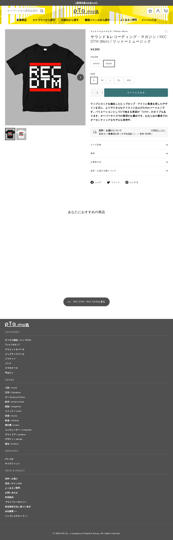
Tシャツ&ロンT (12, 344)
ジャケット (10, 358)
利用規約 (9, 497)
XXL (129, 80)
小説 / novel (11, 387)
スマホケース (11, 368)
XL (118, 80)
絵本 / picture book (14, 401)
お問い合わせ (11, 492)
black (109, 63)
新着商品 (22, 20)
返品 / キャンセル (13, 483)
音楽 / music (11, 415)
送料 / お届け (11, 478)
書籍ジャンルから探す (97, 20)
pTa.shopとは (149, 19)
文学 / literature (13, 392)
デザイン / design (13, 439)
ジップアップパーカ (14, 354)
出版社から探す (70, 20)
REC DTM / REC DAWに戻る (88, 301)
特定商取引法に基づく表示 (18, 506)
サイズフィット (12, 463)
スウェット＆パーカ (14, 349)
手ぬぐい (9, 372)
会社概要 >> (11, 511)
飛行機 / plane (12, 425)
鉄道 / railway (12, 420)
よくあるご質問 (128, 19)
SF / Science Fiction (15, 397)
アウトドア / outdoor (15, 434)
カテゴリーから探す (44, 20)
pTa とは (9, 459)
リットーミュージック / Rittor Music (109, 31)
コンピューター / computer (18, 429)
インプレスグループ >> (16, 516)
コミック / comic (13, 411)
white (96, 63)
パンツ (8, 363)
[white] (6, 278)
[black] (11, 278)
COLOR (94, 57)
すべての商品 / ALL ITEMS (18, 340)
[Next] (80, 77)
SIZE (93, 74)
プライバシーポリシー (16, 502)
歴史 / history (11, 443)
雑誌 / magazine (13, 406)
